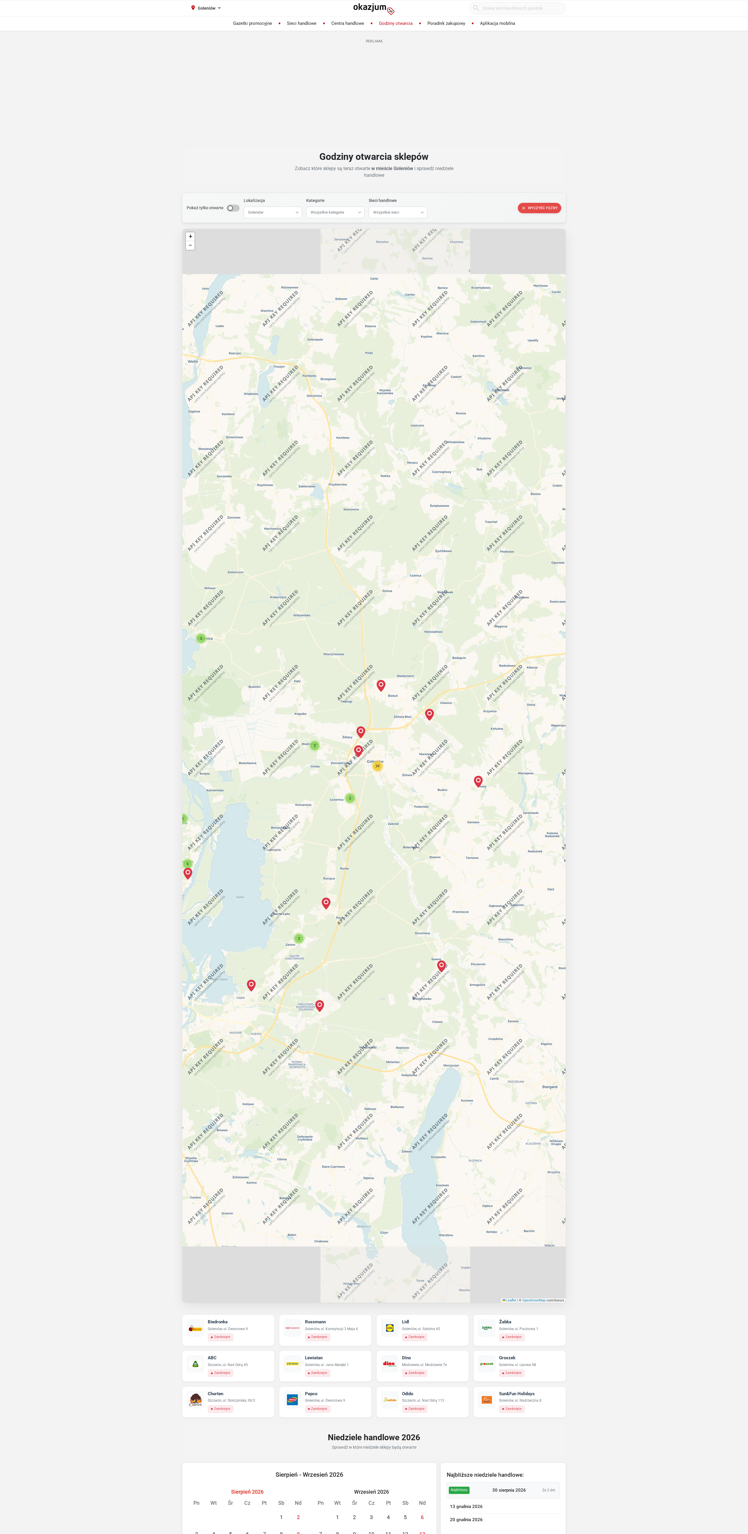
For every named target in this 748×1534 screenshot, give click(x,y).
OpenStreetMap (534, 1300)
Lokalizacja (254, 200)
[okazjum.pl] (374, 9)
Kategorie (315, 200)
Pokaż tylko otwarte (205, 207)
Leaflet (510, 1300)
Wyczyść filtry (543, 208)
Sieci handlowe (383, 200)
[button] (358, 751)
